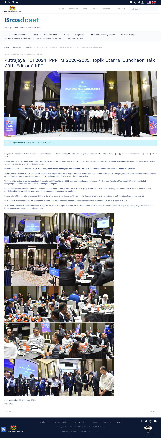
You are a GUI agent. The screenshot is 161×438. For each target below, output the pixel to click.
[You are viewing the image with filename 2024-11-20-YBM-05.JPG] (31, 304)
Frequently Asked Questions (103, 35)
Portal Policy (44, 422)
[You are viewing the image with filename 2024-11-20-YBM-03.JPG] (31, 267)
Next (152, 411)
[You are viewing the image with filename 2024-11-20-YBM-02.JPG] (86, 231)
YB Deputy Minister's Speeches (17, 38)
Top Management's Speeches (48, 38)
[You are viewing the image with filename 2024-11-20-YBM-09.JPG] (31, 377)
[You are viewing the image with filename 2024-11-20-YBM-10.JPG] (86, 377)
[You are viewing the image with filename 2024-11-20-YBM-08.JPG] (86, 341)
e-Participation (61, 422)
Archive (94, 422)
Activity (34, 35)
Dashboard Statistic (75, 38)
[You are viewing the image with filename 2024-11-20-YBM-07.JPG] (31, 341)
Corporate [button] (73, 9)
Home (61, 9)
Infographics (80, 35)
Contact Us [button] (120, 9)
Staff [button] (95, 9)
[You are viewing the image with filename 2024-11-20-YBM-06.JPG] (86, 304)
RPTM (85, 9)
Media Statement (50, 35)
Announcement (19, 35)
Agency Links (79, 422)
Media (66, 35)
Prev (9, 411)
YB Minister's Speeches (130, 35)
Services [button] (106, 9)
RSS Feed (107, 422)
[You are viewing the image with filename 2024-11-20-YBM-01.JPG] (31, 231)
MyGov (119, 422)
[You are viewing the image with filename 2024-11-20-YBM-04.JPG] (86, 267)
